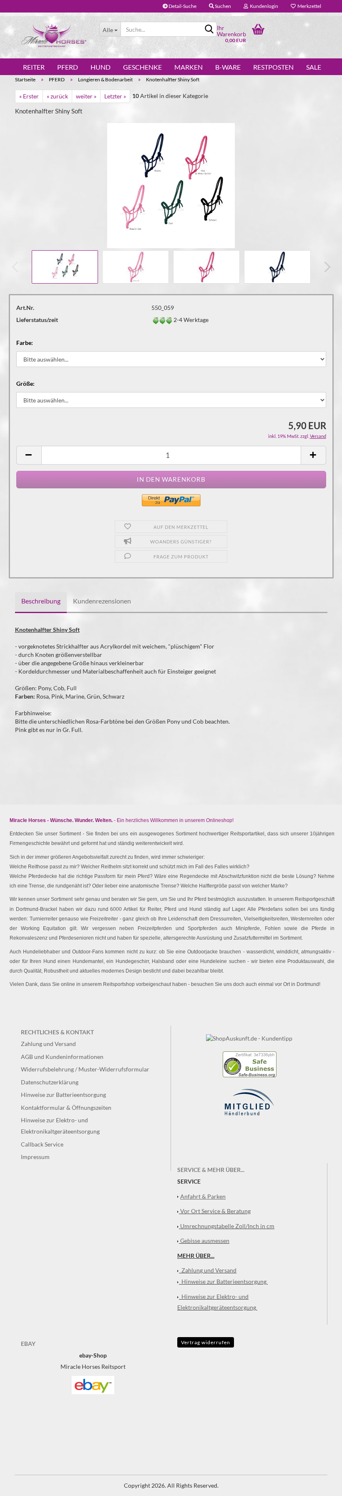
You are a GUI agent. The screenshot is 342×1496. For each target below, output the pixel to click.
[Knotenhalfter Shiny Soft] (171, 185)
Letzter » (115, 96)
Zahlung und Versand (48, 1043)
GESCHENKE (142, 67)
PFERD (67, 67)
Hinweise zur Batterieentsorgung (63, 1094)
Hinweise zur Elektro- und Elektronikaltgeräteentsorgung (60, 1125)
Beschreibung (40, 601)
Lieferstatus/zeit (37, 319)
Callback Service (42, 1144)
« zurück (57, 96)
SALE (313, 67)
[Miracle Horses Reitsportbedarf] (54, 35)
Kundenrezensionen (102, 601)
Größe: (25, 383)
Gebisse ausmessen (204, 1240)
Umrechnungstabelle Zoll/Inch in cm (227, 1225)
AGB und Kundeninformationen (62, 1056)
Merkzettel (308, 6)
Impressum (35, 1156)
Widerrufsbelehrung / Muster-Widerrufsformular (85, 1069)
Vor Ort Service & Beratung (215, 1210)
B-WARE (228, 67)
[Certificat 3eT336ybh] (249, 1063)
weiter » (86, 96)
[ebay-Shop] (93, 1384)
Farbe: (24, 342)
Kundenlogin (263, 6)
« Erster (29, 96)
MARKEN (188, 67)
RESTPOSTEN (273, 67)
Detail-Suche (182, 6)
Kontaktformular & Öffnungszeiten (66, 1107)
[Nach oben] (319, 1483)
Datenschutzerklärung (49, 1082)
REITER (34, 67)
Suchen (222, 6)
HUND (101, 67)
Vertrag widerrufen (205, 1342)
